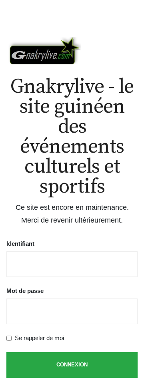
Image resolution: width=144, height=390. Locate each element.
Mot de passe (25, 290)
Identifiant (20, 243)
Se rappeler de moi (39, 337)
